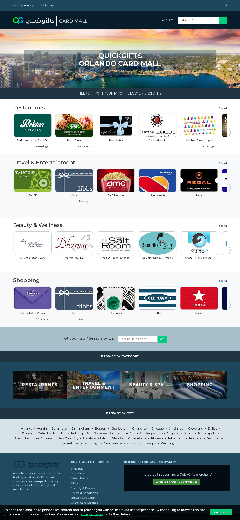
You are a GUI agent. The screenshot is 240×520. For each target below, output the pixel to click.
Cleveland (195, 428)
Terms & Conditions (84, 493)
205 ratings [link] (84, 146)
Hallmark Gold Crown (34, 316)
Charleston (119, 428)
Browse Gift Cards (83, 498)
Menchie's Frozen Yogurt (199, 143)
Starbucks (116, 313)
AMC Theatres (116, 195)
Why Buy (167, 20)
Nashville (21, 438)
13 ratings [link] (82, 201)
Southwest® (157, 195)
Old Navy (157, 313)
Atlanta (26, 428)
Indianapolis (80, 433)
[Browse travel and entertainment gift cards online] (93, 384)
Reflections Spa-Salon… (33, 258)
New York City (67, 438)
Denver (27, 433)
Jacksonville (103, 433)
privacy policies (91, 514)
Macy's (199, 313)
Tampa (150, 443)
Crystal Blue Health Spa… (199, 258)
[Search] (223, 20)
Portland (195, 438)
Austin (42, 428)
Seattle (135, 443)
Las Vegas (147, 433)
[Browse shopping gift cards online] (200, 384)
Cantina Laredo (157, 140)
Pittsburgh (176, 438)
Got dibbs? (78, 473)
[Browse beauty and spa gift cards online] (146, 384)
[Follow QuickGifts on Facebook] (14, 497)
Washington (170, 443)
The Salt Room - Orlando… (116, 258)
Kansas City (126, 433)
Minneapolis (207, 433)
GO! (162, 339)
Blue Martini (116, 140)
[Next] (230, 133)
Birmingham (80, 428)
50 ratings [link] (208, 146)
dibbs (79, 198)
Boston (100, 428)
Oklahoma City (94, 438)
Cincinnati (176, 428)
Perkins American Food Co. (32, 143)
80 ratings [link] (41, 319)
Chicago (157, 428)
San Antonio (70, 443)
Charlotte (139, 428)
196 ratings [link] (41, 146)
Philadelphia (137, 438)
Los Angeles (169, 433)
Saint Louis (215, 438)
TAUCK (32, 195)
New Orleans (43, 438)
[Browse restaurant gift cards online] (40, 384)
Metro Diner (79, 143)
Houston (59, 433)
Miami (188, 433)
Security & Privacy (83, 488)
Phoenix (157, 438)
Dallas (212, 428)
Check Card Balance (84, 502)
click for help (47, 5)
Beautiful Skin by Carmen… (157, 258)
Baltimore (59, 428)
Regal (199, 195)
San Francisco (114, 443)
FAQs (74, 483)
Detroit (43, 433)
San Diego (91, 443)
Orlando (116, 438)
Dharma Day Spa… (74, 258)
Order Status (79, 478)
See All (223, 108)
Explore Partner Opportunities (177, 481)
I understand (221, 512)
